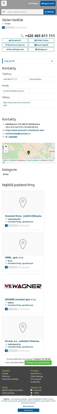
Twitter (36, 393)
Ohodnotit (16, 40)
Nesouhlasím (28, 406)
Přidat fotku (42, 40)
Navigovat (42, 49)
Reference (6, 376)
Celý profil (9, 60)
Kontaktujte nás (16, 49)
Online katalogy (37, 376)
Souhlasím (28, 410)
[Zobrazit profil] (23, 202)
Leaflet (5, 160)
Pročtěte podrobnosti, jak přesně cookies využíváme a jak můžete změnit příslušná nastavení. (28, 402)
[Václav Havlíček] (28, 153)
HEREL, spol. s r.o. (14, 257)
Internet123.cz (36, 373)
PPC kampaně (36, 379)
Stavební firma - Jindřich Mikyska (23, 215)
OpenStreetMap (32, 160)
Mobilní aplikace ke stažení (12, 390)
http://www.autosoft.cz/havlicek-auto (25, 130)
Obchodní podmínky (10, 379)
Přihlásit (34, 3)
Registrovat (48, 3)
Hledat (50, 11)
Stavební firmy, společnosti (20, 221)
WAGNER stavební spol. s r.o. (20, 299)
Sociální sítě (35, 382)
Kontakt (5, 373)
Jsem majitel (42, 45)
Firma (7, 23)
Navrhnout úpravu (16, 45)
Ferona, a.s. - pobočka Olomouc (22, 341)
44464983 (12, 137)
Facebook (37, 390)
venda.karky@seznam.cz (13, 91)
